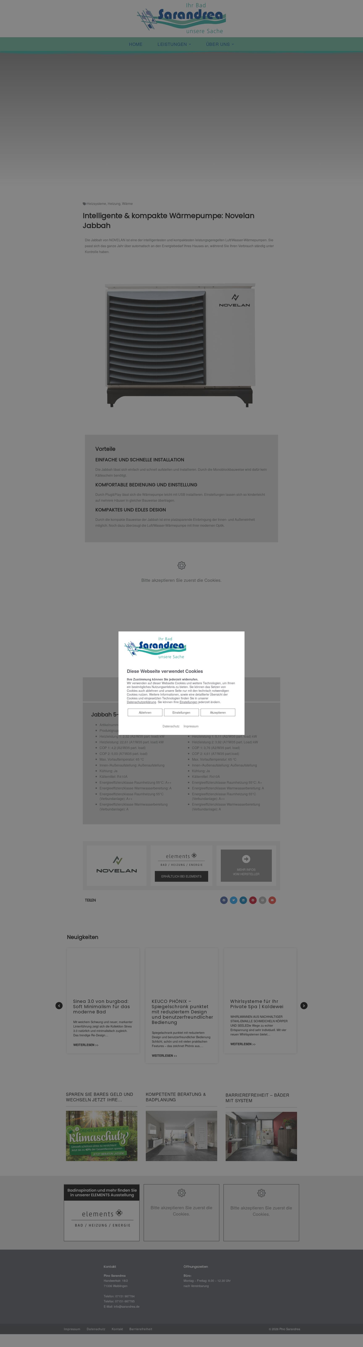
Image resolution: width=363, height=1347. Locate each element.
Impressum (191, 726)
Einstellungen (181, 712)
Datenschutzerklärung (141, 702)
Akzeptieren (218, 712)
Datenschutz (171, 726)
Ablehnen (145, 712)
